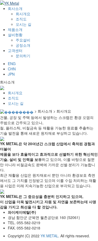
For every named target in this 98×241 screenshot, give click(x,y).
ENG (12, 63)
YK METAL (49, 235)
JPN (11, 74)
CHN (12, 68)
